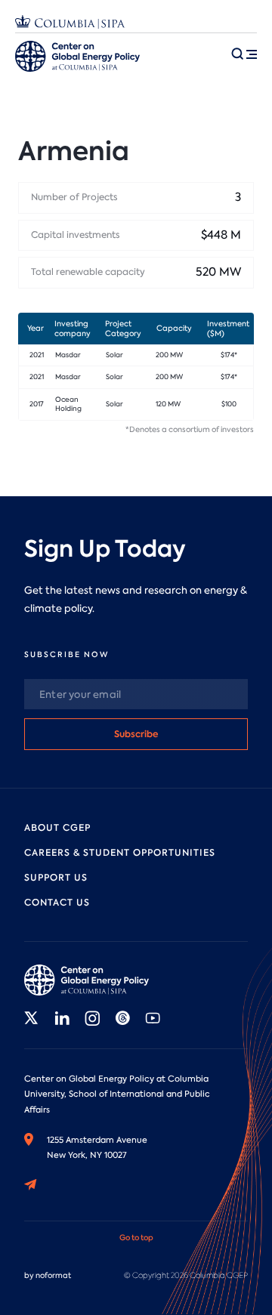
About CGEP (57, 828)
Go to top (136, 1237)
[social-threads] (122, 1018)
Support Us (56, 878)
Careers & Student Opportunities (119, 853)
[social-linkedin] (62, 1018)
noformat (53, 1275)
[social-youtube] (152, 1018)
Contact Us (57, 903)
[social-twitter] (31, 1018)
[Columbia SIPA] (70, 23)
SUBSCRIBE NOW (66, 654)
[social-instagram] (92, 1018)
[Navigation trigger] (244, 53)
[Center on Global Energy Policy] (77, 56)
